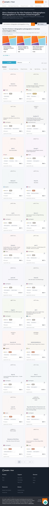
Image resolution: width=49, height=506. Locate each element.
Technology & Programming (13, 6)
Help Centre (20, 482)
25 (29, 462)
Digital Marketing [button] (37, 69)
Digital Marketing (38, 6)
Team (3, 480)
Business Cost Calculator (6, 490)
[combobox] (16, 24)
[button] (45, 2)
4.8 (5, 222)
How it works (20, 477)
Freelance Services (21, 490)
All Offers (5, 55)
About (3, 477)
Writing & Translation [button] (24, 69)
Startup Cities (4, 492)
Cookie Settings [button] (39, 500)
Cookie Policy (31, 503)
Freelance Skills (20, 492)
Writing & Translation (24, 6)
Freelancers (4, 9)
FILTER (10, 62)
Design (31, 6)
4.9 (29, 126)
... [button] (13, 193)
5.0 (6, 93)
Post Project (39, 2)
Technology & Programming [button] (13, 69)
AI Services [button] (5, 69)
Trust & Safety (20, 480)
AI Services (4, 6)
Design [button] (31, 69)
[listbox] (24, 44)
